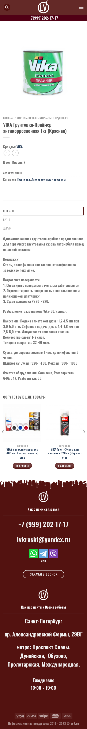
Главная (8, 118)
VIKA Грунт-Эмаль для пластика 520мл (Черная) (65, 451)
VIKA (19, 146)
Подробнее (22, 465)
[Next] (84, 440)
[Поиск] (7, 7)
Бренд (6, 220)
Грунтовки (61, 118)
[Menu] (81, 7)
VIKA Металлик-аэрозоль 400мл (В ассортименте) (22, 451)
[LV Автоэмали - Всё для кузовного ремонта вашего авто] (43, 7)
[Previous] (3, 440)
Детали (7, 228)
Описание (9, 211)
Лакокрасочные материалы (34, 118)
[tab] (43, 211)
